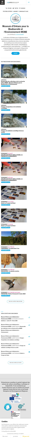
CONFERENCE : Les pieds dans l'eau (10, 248)
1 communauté (19, 34)
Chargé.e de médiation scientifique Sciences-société (12, 131)
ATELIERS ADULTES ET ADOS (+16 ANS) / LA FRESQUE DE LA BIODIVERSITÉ (11, 155)
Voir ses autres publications (15, 301)
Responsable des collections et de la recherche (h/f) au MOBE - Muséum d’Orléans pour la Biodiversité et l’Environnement (13, 83)
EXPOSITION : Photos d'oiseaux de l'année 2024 (13, 294)
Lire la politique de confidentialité (9, 431)
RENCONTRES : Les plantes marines (10, 271)
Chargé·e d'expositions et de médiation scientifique (11, 107)
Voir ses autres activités (15, 362)
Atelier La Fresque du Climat (8, 203)
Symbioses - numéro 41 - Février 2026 (9, 320)
